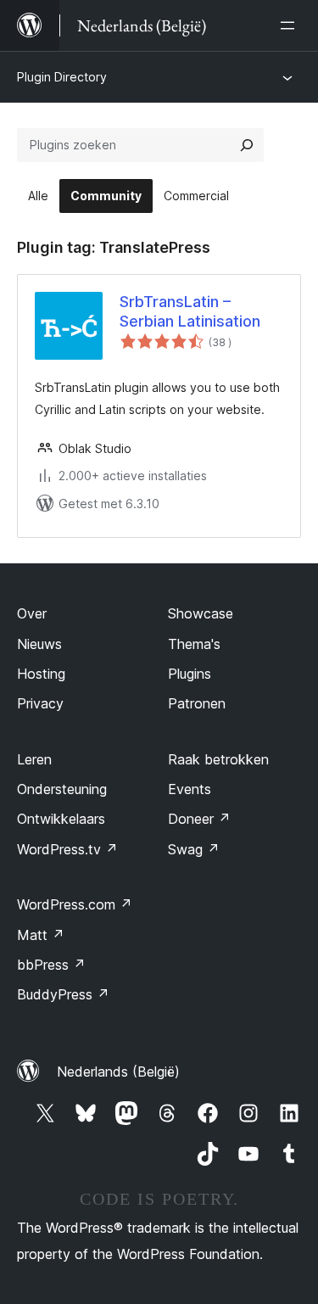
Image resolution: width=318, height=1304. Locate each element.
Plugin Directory (62, 77)
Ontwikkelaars (61, 818)
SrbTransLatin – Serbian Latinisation (190, 311)
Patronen (197, 703)
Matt (40, 934)
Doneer (199, 818)
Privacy (40, 703)
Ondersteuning (62, 789)
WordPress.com (74, 904)
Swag (194, 849)
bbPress (51, 964)
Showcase (200, 613)
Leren (34, 759)
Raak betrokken (218, 759)
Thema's (194, 643)
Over (32, 613)
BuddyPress (63, 994)
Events (189, 789)
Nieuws (39, 643)
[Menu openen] (291, 25)
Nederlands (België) (118, 1071)
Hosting (41, 673)
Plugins (189, 673)
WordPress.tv (67, 849)
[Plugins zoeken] (247, 145)
